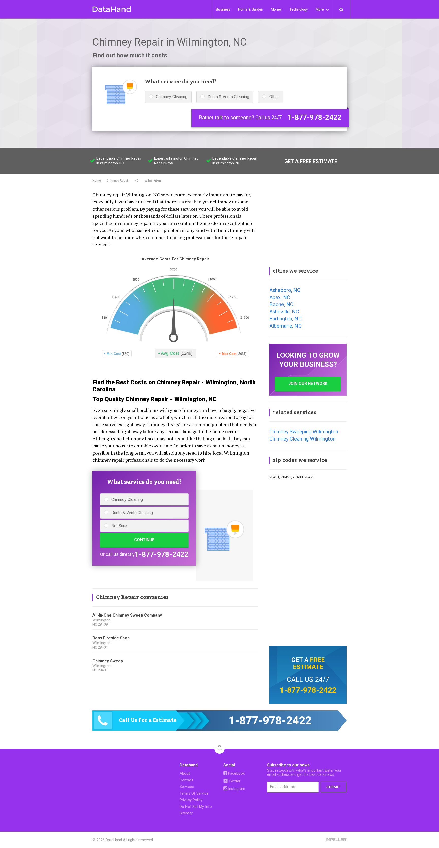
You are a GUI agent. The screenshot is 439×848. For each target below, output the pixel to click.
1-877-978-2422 (314, 117)
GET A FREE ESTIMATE (310, 161)
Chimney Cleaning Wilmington (302, 439)
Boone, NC (281, 304)
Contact (186, 780)
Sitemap (186, 813)
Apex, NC (279, 297)
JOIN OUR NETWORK (307, 383)
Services (187, 786)
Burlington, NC (285, 319)
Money (276, 9)
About (185, 773)
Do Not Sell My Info (196, 806)
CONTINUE (144, 539)
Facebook (236, 773)
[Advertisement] (308, 222)
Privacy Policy (191, 800)
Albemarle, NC (285, 326)
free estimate (309, 663)
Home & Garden (250, 9)
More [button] (320, 9)
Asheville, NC (284, 312)
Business (223, 9)
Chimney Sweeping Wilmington (303, 432)
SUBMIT (333, 787)
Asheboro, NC (285, 290)
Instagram (236, 788)
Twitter (234, 781)
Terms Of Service (194, 793)
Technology (298, 9)
